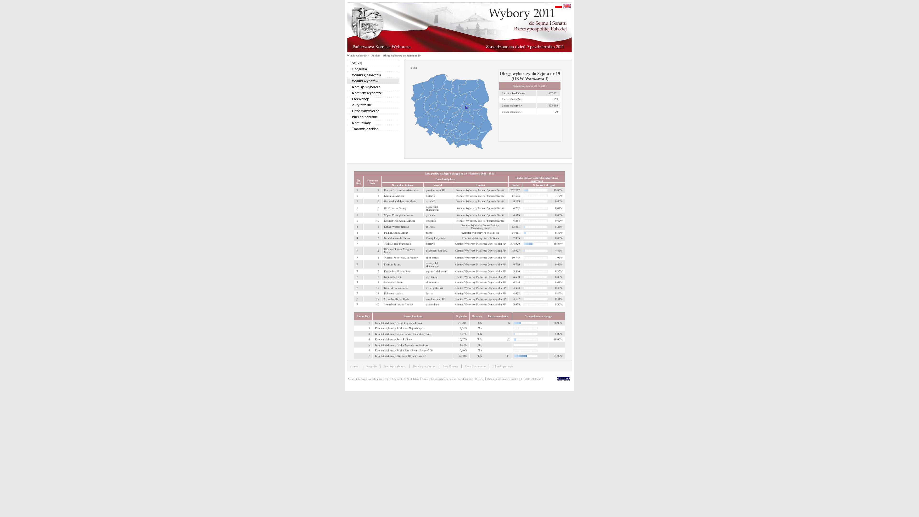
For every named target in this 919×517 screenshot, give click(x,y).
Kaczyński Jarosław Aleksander (401, 190)
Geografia (359, 69)
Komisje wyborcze (366, 87)
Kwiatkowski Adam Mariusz (399, 220)
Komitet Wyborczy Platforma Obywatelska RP (400, 355)
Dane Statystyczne (475, 366)
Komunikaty (361, 123)
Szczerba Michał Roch (396, 299)
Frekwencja (361, 99)
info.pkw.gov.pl (380, 378)
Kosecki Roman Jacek (396, 288)
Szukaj (357, 63)
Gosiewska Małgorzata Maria (400, 201)
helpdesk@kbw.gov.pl (443, 378)
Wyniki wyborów (365, 81)
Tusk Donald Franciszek (397, 243)
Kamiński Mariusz (394, 195)
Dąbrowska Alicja (393, 293)
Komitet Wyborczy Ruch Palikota (393, 339)
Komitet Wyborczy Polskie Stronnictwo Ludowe (401, 344)
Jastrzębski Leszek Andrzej (399, 304)
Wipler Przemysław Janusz (398, 215)
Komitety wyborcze (367, 93)
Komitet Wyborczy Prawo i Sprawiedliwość (399, 322)
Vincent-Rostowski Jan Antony (401, 257)
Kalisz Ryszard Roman (396, 226)
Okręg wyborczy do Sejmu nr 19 (402, 55)
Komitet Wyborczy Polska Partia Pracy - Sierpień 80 (404, 350)
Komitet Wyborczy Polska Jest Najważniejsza (400, 328)
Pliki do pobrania (365, 117)
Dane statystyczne (365, 111)
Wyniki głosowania (366, 75)
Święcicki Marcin (393, 282)
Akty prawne (362, 105)
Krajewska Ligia (393, 276)
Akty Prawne (450, 366)
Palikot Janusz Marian (396, 232)
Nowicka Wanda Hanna (397, 238)
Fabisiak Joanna (393, 264)
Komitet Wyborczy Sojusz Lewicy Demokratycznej (403, 333)
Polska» (376, 55)
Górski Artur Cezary (395, 208)
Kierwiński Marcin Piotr (397, 271)
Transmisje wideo (365, 129)
